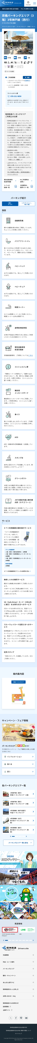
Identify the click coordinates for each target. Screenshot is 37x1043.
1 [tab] (13, 836)
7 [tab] (27, 940)
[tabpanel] (18, 811)
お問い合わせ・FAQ (9, 996)
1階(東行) (27, 80)
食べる (9, 764)
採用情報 (6, 1007)
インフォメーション (14, 756)
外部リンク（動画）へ (15, 159)
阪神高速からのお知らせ (11, 1003)
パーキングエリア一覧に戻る (18, 843)
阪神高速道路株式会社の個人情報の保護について (18, 1030)
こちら (30, 355)
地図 (28, 77)
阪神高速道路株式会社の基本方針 (18, 1027)
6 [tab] (23, 940)
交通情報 (6, 955)
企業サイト (6, 1010)
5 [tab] (20, 940)
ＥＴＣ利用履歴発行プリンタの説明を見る (16, 571)
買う (8, 771)
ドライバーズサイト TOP (8, 26)
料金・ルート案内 (8, 962)
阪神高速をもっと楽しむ (11, 989)
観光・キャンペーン (9, 975)
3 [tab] (20, 836)
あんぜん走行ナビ (8, 982)
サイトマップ (18, 1033)
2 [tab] (16, 836)
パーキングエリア (21, 26)
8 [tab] (30, 940)
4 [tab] (23, 836)
